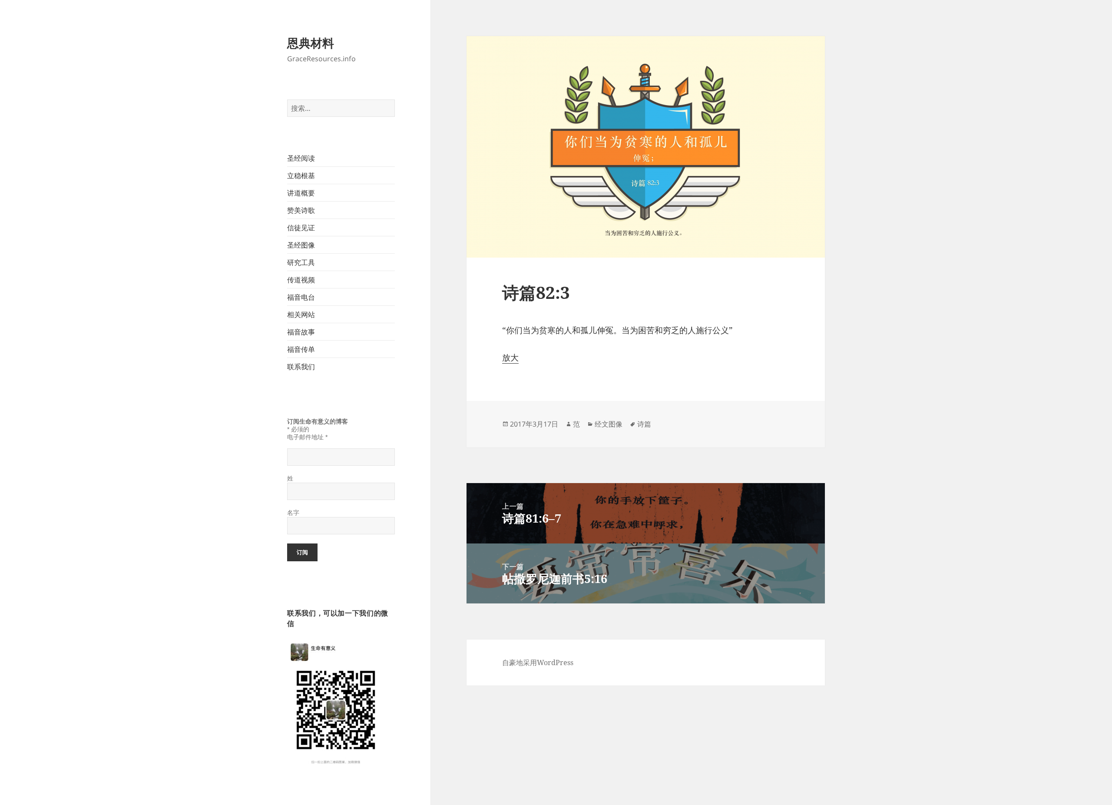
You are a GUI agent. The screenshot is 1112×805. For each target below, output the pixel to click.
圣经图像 (301, 245)
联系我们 (301, 366)
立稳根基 (301, 175)
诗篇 (644, 424)
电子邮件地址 (307, 437)
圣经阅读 (301, 158)
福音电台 (301, 297)
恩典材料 (310, 43)
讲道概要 (301, 193)
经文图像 (608, 424)
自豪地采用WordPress (537, 662)
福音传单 (301, 349)
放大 (510, 357)
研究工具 (301, 262)
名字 (293, 512)
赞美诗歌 (301, 210)
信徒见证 (301, 227)
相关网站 (301, 314)
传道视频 (301, 280)
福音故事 (301, 332)
